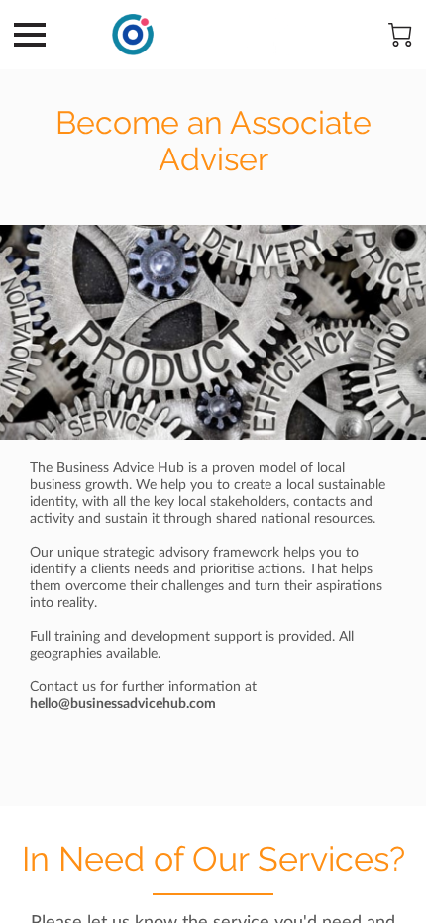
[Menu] (30, 35)
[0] (400, 35)
